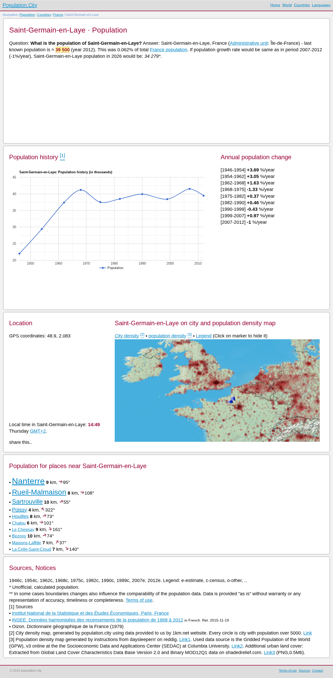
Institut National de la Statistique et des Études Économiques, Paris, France (90, 613)
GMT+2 (38, 431)
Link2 (237, 646)
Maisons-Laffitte (26, 543)
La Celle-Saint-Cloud (31, 549)
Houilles (20, 516)
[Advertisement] (165, 100)
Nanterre (28, 481)
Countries (302, 5)
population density (167, 335)
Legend (204, 335)
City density (127, 335)
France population (168, 49)
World (287, 5)
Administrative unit (249, 43)
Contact (317, 671)
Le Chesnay (23, 529)
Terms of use (139, 600)
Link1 (184, 639)
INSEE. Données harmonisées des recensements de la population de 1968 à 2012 (97, 620)
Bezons (19, 536)
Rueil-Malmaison (39, 492)
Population (27, 15)
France (58, 15)
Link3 (269, 652)
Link (307, 633)
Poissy (19, 510)
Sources (304, 671)
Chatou (18, 523)
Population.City (20, 5)
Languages (321, 5)
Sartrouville (27, 501)
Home (275, 5)
